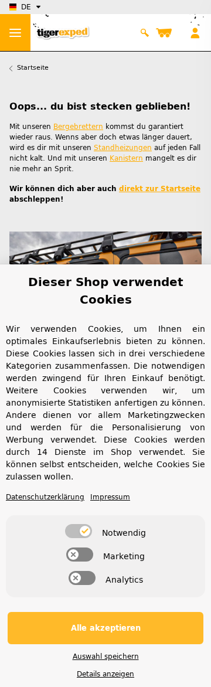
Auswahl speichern (106, 656)
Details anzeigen (105, 674)
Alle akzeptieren (106, 628)
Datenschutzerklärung (45, 497)
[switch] (78, 531)
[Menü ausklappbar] (15, 32)
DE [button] (26, 7)
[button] (145, 33)
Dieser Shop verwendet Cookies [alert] (105, 291)
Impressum (110, 497)
